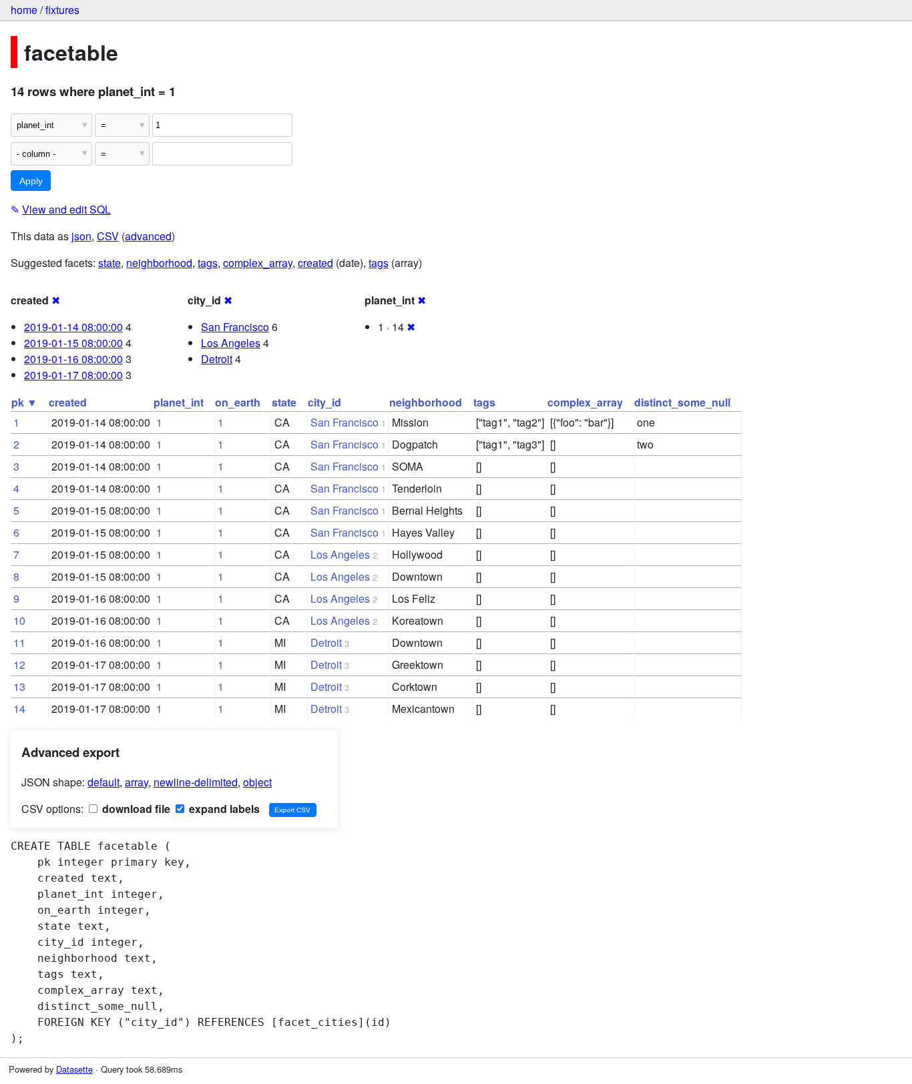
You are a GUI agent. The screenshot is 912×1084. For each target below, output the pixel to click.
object (257, 782)
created (315, 262)
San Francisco (235, 326)
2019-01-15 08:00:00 (73, 342)
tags (208, 262)
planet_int (179, 402)
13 (19, 686)
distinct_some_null (682, 402)
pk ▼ (24, 402)
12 (19, 664)
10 (19, 620)
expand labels (223, 808)
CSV (108, 236)
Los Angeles (230, 342)
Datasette (74, 1069)
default (103, 782)
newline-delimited (196, 782)
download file (134, 808)
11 (19, 642)
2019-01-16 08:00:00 (73, 358)
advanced (148, 236)
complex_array (257, 262)
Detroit (216, 358)
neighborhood (159, 262)
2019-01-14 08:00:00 (73, 326)
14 (19, 708)
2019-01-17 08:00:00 (73, 374)
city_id (324, 402)
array (136, 782)
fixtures (62, 9)
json (81, 236)
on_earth (237, 402)
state (109, 262)
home (24, 9)
